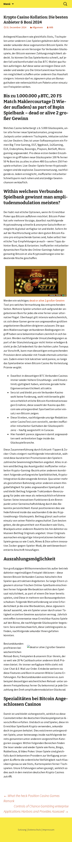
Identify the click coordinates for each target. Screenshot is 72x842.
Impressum (48, 829)
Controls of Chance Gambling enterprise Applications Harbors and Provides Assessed (36, 808)
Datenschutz (34, 829)
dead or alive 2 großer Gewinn (46, 300)
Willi (51, 27)
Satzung (22, 829)
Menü (6, 4)
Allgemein (38, 27)
